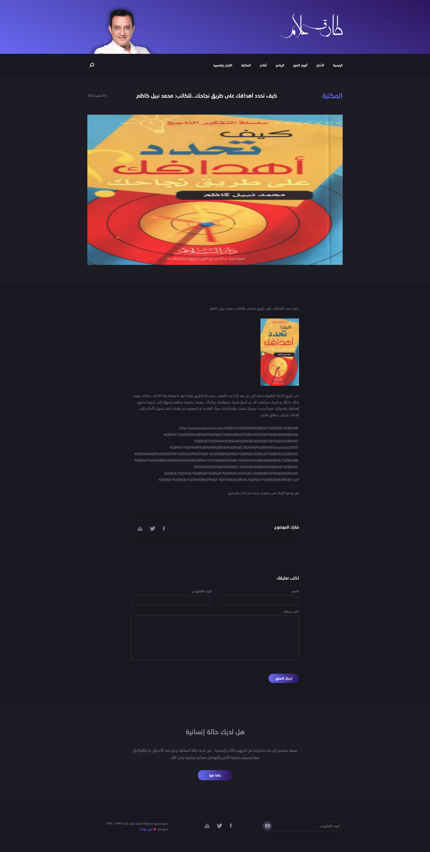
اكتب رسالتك (291, 611)
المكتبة (246, 65)
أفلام (263, 65)
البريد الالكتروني (202, 591)
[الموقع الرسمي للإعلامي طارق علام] (311, 25)
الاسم (295, 591)
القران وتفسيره (222, 65)
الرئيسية (338, 65)
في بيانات (146, 829)
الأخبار (320, 65)
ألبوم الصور (300, 65)
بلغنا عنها (215, 775)
